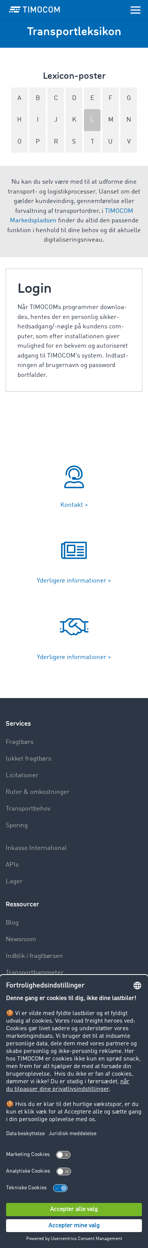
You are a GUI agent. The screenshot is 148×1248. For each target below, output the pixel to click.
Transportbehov (28, 809)
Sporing (17, 825)
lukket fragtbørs (28, 759)
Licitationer (22, 775)
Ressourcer (22, 904)
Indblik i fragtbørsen (34, 956)
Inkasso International (36, 848)
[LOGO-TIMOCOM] (34, 9)
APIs (12, 865)
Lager (14, 881)
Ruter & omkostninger (37, 792)
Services (18, 723)
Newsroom (21, 939)
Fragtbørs (19, 742)
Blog (12, 923)
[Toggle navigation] (135, 9)
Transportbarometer (34, 973)
